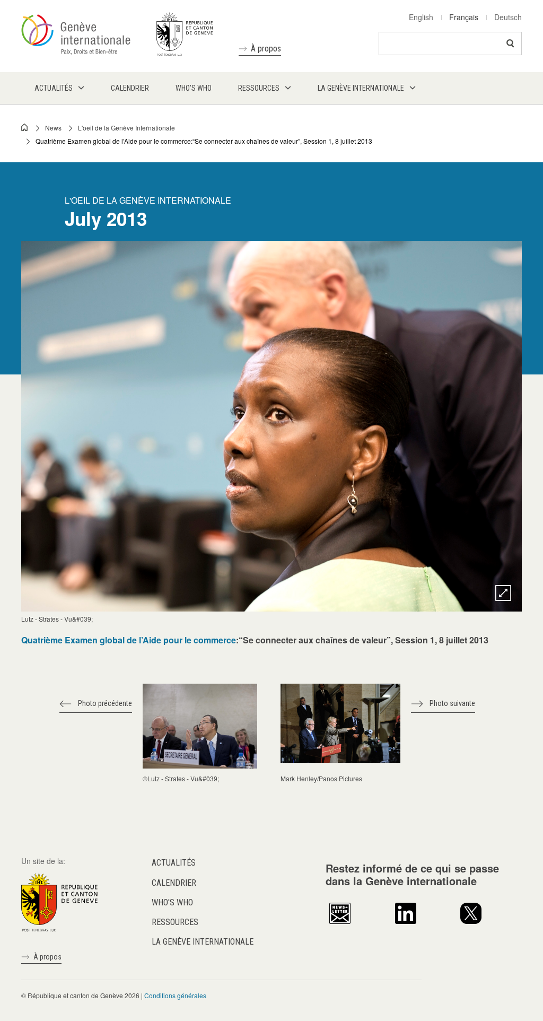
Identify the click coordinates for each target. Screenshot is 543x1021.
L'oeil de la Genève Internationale (126, 127)
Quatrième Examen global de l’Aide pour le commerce (128, 640)
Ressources (175, 922)
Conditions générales (175, 995)
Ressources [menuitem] (258, 88)
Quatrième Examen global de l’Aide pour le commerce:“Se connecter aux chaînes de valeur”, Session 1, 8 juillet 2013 (204, 140)
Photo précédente (105, 703)
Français (463, 17)
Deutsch (508, 17)
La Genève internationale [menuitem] (361, 88)
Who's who (172, 902)
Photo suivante (452, 703)
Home (25, 127)
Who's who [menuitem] (194, 88)
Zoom (503, 593)
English (421, 17)
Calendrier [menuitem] (130, 88)
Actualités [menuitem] (53, 88)
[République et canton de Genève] (59, 901)
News (53, 127)
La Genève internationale (202, 942)
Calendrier (174, 883)
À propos (266, 48)
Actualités (174, 863)
